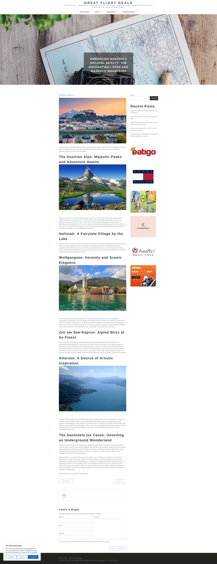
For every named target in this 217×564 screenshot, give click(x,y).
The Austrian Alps (73, 473)
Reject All (22, 557)
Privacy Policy (63, 558)
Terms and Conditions (75, 558)
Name (61, 517)
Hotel (97, 12)
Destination (84, 12)
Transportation (128, 12)
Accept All (33, 557)
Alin (64, 495)
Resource (111, 12)
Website (61, 533)
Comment (96, 517)
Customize (11, 557)
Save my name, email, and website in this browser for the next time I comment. (85, 541)
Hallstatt (65, 473)
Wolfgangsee (84, 473)
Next (119, 481)
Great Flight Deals (108, 3)
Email (61, 525)
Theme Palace (112, 560)
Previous (66, 481)
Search (132, 95)
